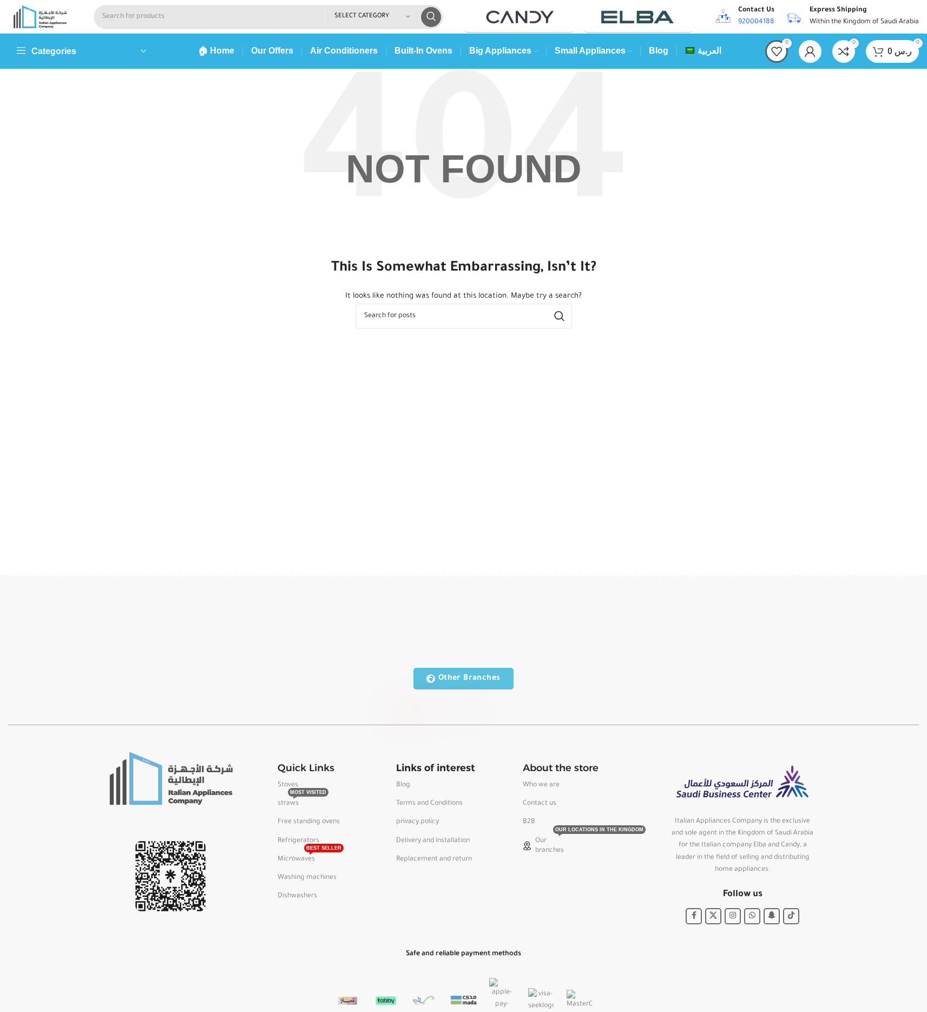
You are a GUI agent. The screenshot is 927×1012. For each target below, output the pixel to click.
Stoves (288, 785)
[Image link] (170, 779)
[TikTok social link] (791, 916)
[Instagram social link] (733, 916)
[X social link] (713, 916)
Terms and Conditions (429, 803)
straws (302, 800)
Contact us (539, 803)
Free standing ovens (309, 822)
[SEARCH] (431, 17)
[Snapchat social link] (772, 916)
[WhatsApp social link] (752, 916)
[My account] (810, 51)
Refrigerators (298, 841)
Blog (403, 785)
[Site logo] (40, 17)
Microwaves (309, 856)
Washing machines (307, 878)
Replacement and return (434, 859)
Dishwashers (297, 896)
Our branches (572, 843)
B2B (529, 822)
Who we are (541, 785)
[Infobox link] (744, 16)
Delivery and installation (433, 841)
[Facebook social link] (694, 916)
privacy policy (417, 822)
